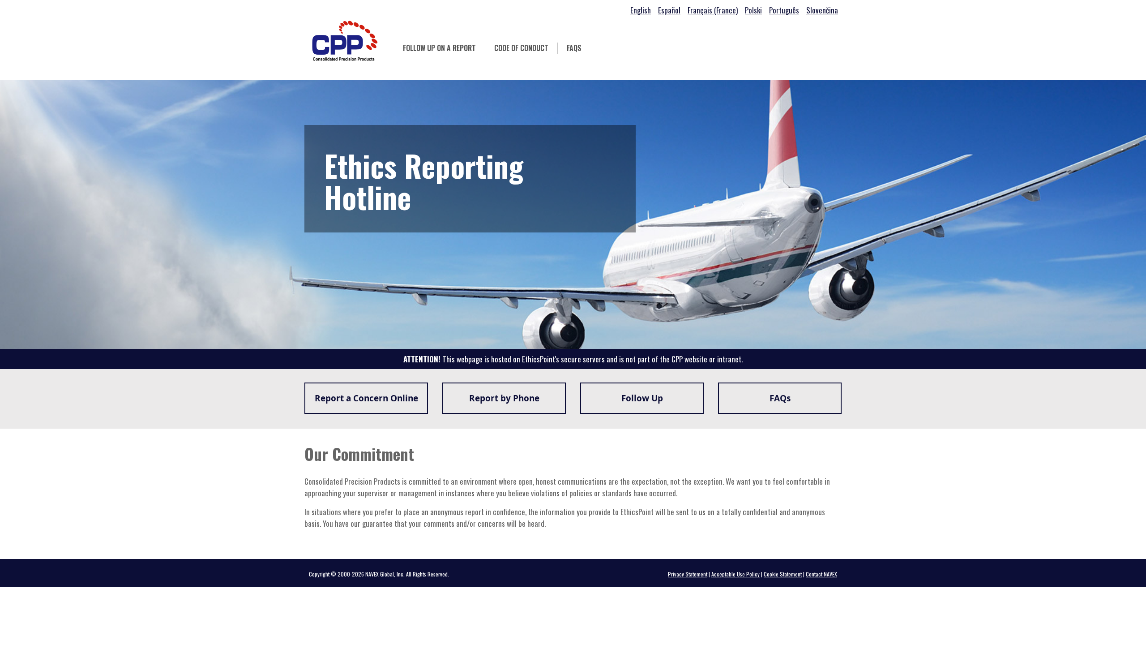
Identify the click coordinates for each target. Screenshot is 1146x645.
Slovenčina (822, 10)
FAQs (574, 48)
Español (669, 10)
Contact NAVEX (821, 574)
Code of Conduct (526, 48)
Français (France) (713, 10)
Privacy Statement (687, 574)
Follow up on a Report (439, 48)
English (640, 10)
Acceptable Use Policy (735, 574)
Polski (753, 10)
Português (784, 10)
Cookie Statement (783, 574)
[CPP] (345, 40)
